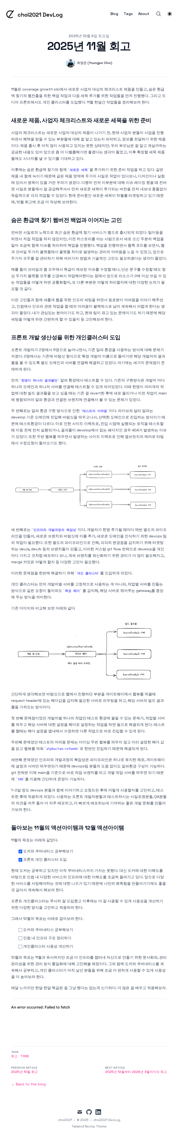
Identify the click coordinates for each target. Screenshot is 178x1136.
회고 (14, 1056)
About (143, 14)
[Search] (158, 14)
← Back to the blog (28, 1084)
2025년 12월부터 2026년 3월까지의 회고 (136, 1072)
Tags (128, 14)
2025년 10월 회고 (24, 1072)
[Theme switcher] (169, 14)
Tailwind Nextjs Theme (89, 1126)
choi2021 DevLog (106, 1120)
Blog (114, 14)
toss (24, 1056)
